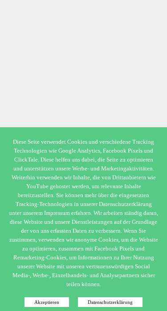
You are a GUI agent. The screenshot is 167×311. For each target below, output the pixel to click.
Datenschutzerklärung (110, 302)
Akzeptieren (46, 302)
